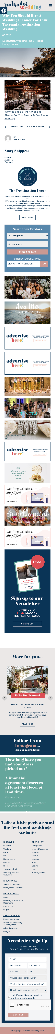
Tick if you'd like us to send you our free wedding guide (27, 996)
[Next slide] (50, 698)
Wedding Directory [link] (11, 884)
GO (44, 263)
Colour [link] (35, 856)
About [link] (6, 897)
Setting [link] (35, 866)
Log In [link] (6, 910)
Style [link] (34, 862)
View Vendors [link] (27, 251)
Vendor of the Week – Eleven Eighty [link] (27, 706)
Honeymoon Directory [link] (13, 888)
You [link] (4, 856)
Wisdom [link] (7, 849)
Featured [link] (7, 846)
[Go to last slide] (4, 698)
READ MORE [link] (27, 217)
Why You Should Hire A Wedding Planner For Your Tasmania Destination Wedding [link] (27, 115)
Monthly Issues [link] (38, 873)
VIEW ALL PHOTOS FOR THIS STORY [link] (27, 126)
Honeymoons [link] (10, 44)
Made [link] (5, 852)
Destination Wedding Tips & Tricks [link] (22, 41)
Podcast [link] (6, 862)
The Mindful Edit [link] (10, 869)
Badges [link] (6, 931)
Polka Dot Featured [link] (27, 695)
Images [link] (35, 852)
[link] (3, 10)
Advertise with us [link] (10, 928)
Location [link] (35, 859)
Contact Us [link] (8, 906)
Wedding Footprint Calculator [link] (11, 874)
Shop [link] (5, 866)
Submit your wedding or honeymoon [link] (12, 923)
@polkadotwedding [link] (27, 750)
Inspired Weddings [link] (40, 849)
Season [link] (35, 869)
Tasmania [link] (9, 162)
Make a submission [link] (11, 919)
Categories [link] (37, 846)
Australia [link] (9, 160)
